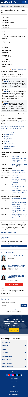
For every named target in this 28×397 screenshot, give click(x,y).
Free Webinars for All (7, 252)
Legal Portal (14, 381)
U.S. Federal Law (7, 356)
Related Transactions (9, 146)
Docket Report (7, 141)
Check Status (7, 148)
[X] (19, 375)
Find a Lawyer (5, 299)
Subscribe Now (14, 330)
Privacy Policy (14, 391)
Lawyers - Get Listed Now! (14, 310)
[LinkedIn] (7, 375)
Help (14, 386)
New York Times (16, 162)
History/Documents (9, 143)
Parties (5, 145)
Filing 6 (6, 103)
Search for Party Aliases (10, 133)
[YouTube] (9, 375)
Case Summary (8, 140)
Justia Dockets (16, 190)
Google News (15, 156)
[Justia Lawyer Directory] (21, 375)
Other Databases (7, 363)
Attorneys (6, 136)
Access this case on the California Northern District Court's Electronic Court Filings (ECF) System (12, 128)
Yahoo (14, 166)
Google (21, 164)
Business (4, 349)
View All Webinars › (14, 284)
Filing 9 (6, 91)
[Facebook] (11, 375)
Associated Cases (8, 134)
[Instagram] (13, 375)
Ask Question (14, 246)
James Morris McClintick (18, 170)
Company (14, 383)
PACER (20, 122)
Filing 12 (6, 81)
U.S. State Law (6, 359)
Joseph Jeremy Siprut (17, 175)
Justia (16, 372)
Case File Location (8, 138)
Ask (18, 166)
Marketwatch (15, 158)
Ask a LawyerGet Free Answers (6, 238)
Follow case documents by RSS (19, 70)
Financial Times (21, 160)
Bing (25, 164)
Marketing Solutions (8, 366)
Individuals (5, 345)
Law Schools (5, 352)
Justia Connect (14, 378)
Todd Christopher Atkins (18, 173)
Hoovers (19, 186)
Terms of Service (14, 389)
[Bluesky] (17, 375)
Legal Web (15, 164)
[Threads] (15, 375)
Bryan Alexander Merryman (19, 198)
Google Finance (16, 185)
